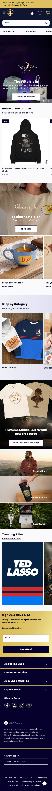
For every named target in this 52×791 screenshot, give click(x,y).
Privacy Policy (26, 777)
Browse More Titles (11, 538)
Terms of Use (10, 777)
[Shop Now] (26, 209)
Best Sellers (30, 31)
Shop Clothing (9, 367)
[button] (46, 13)
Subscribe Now (20, 5)
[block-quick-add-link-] (25, 141)
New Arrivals (9, 31)
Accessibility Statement (31, 781)
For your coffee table (12, 282)
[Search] (46, 23)
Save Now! (26, 649)
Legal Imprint (12, 781)
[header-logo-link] (10, 12)
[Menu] (3, 13)
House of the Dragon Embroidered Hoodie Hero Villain (23, 170)
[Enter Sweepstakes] (26, 69)
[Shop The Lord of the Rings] (26, 414)
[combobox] (26, 23)
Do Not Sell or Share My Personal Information (28, 785)
